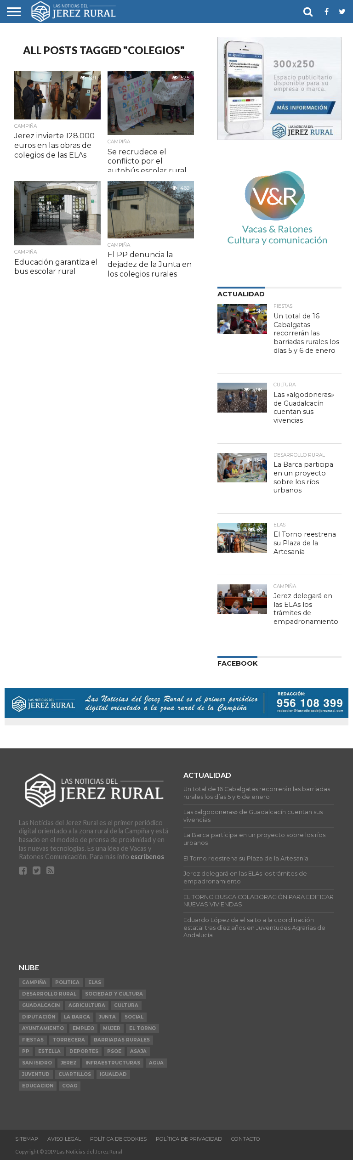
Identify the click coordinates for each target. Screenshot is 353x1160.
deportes (83, 1051)
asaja (138, 1051)
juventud (36, 1074)
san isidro (37, 1063)
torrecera (68, 1040)
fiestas (33, 1040)
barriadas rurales (122, 1040)
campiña (34, 982)
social (134, 1017)
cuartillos (74, 1074)
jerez (69, 1063)
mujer (111, 1028)
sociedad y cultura (114, 994)
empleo (83, 1028)
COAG (69, 1086)
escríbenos (147, 856)
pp (25, 1051)
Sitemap (26, 1139)
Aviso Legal (64, 1139)
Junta (107, 1017)
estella (49, 1051)
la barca (77, 1017)
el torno (142, 1028)
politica (67, 982)
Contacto (245, 1139)
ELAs (94, 982)
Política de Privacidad (189, 1139)
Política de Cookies (118, 1139)
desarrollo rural (49, 994)
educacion (37, 1086)
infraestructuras (112, 1063)
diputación (38, 1017)
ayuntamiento (43, 1028)
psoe (114, 1051)
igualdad (113, 1074)
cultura (126, 1005)
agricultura (86, 1005)
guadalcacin (41, 1005)
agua (156, 1063)
